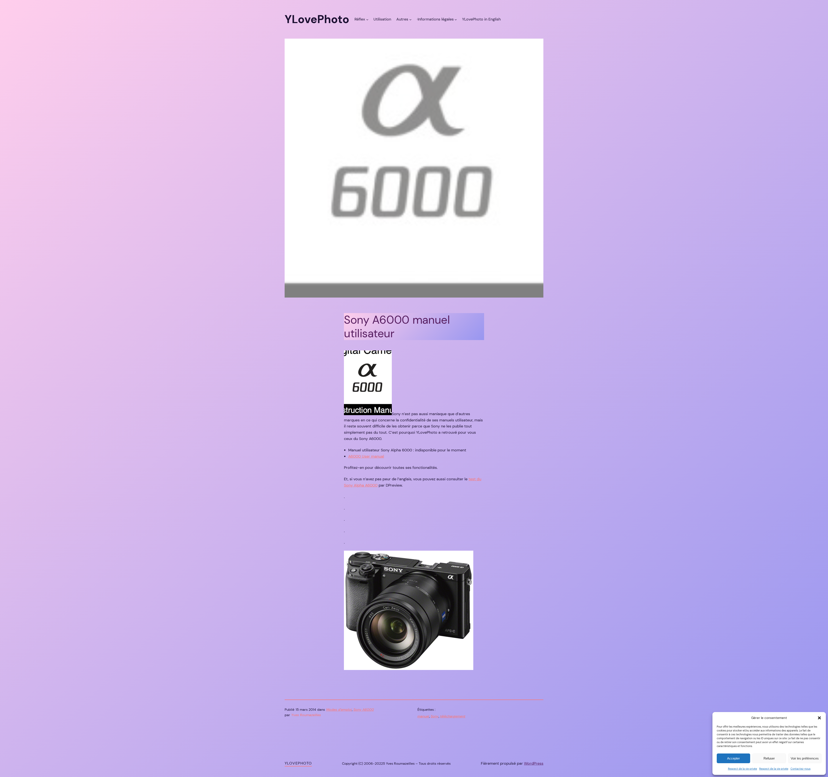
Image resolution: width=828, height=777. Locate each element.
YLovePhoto (298, 763)
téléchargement (452, 716)
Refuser (769, 758)
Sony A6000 (363, 709)
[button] (819, 718)
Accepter (733, 758)
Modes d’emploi (339, 709)
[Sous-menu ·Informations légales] (456, 19)
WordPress (533, 763)
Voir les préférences (805, 758)
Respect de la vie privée (742, 769)
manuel (423, 716)
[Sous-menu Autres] (410, 19)
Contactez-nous (800, 769)
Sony (435, 716)
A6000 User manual (366, 456)
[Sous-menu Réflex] (367, 19)
